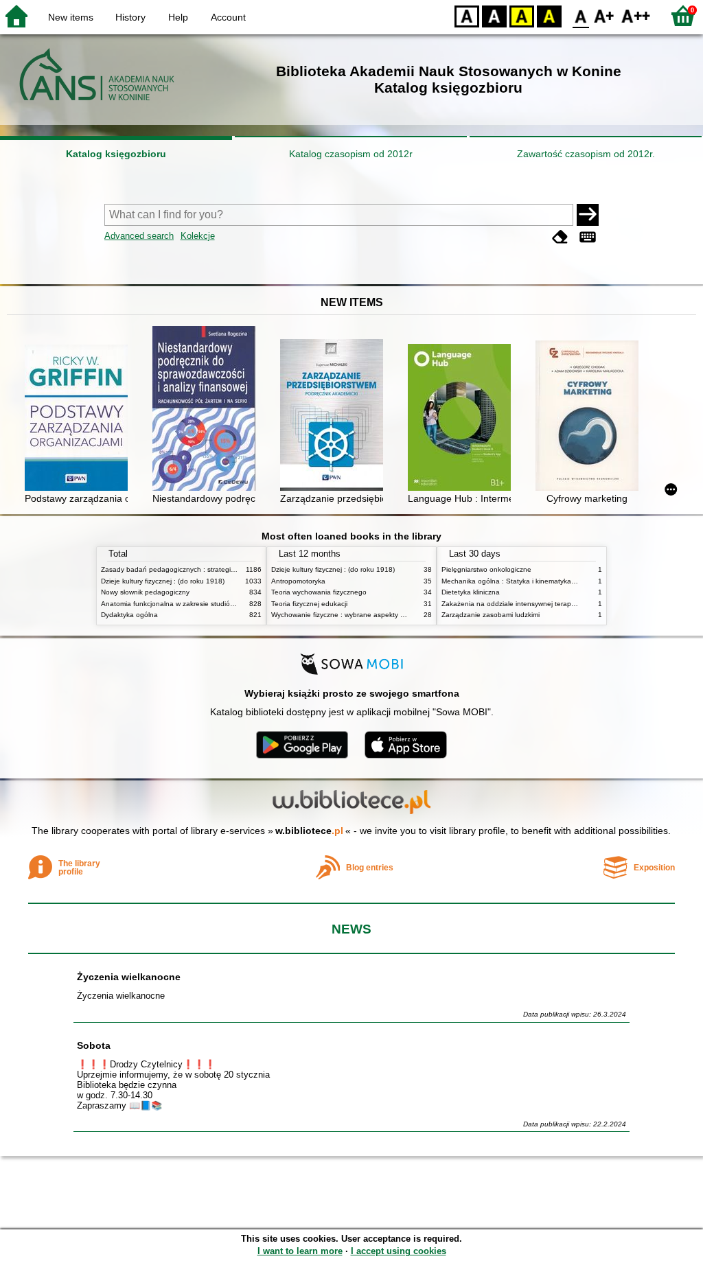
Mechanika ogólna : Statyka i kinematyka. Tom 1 (518, 581)
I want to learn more (300, 1251)
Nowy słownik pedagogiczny (145, 592)
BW (494, 15)
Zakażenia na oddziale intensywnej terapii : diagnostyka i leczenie (545, 603)
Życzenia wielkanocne (129, 976)
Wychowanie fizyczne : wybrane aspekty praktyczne (353, 614)
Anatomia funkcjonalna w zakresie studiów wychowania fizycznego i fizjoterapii (224, 603)
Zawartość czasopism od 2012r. (586, 153)
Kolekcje (198, 236)
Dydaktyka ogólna (129, 614)
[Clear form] (560, 237)
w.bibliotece (309, 830)
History (130, 17)
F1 (604, 15)
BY (549, 15)
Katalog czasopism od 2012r (351, 153)
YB (521, 15)
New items (70, 17)
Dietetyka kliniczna (470, 592)
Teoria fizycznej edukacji (309, 603)
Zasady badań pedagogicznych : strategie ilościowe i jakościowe (203, 569)
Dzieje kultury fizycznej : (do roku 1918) (162, 581)
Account (228, 17)
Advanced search (139, 236)
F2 (636, 15)
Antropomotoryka (298, 581)
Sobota (94, 1045)
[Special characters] (588, 237)
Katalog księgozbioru (116, 153)
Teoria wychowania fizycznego (319, 592)
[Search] (588, 215)
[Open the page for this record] (80, 419)
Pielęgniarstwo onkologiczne (486, 569)
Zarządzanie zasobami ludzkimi (490, 614)
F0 (581, 15)
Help (178, 17)
